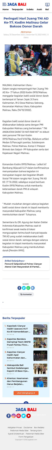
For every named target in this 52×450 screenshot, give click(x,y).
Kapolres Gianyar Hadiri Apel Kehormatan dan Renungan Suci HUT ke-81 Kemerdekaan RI (19, 355)
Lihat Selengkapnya (25, 393)
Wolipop (30, 420)
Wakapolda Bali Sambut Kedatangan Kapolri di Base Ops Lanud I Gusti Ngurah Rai (18, 368)
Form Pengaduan (26, 437)
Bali (47, 9)
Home (5, 9)
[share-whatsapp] (28, 288)
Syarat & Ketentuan (16, 434)
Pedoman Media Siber (19, 431)
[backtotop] (26, 403)
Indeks (29, 9)
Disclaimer (28, 427)
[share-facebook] (19, 288)
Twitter (24, 419)
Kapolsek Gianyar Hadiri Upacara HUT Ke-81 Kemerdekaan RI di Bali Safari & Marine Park (19, 328)
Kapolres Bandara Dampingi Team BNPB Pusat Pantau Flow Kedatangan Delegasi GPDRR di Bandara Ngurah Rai (19, 342)
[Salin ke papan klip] (33, 288)
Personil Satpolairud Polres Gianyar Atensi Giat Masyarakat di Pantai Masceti (23, 265)
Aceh (39, 9)
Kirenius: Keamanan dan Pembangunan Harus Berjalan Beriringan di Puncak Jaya (18, 381)
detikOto (35, 415)
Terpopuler (17, 9)
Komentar (27, 294)
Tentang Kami (36, 431)
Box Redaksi (39, 427)
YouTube (30, 419)
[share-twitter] (24, 288)
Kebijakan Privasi (15, 427)
